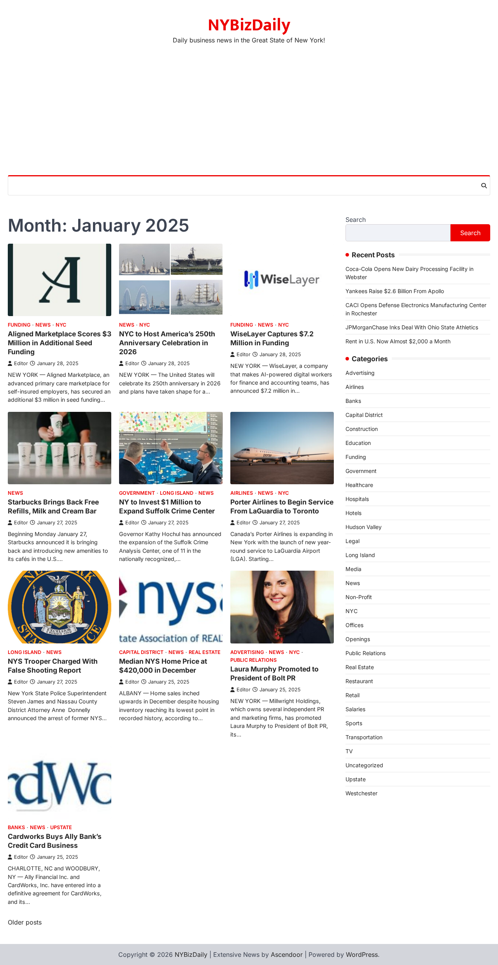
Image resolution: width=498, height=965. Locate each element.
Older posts (25, 922)
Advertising (247, 652)
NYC (61, 325)
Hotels (353, 513)
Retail (352, 695)
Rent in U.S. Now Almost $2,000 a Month (398, 341)
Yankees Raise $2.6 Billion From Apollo (394, 291)
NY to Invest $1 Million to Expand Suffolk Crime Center (167, 506)
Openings (357, 639)
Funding (19, 325)
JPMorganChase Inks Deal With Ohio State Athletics (411, 327)
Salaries (355, 709)
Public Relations (253, 660)
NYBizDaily (249, 25)
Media (353, 569)
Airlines (241, 493)
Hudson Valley (363, 527)
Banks (16, 827)
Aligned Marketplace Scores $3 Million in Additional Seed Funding (59, 343)
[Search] (484, 186)
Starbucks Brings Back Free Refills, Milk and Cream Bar (53, 506)
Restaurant (359, 681)
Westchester (361, 793)
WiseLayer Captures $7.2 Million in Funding (272, 338)
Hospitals (357, 499)
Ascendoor (287, 954)
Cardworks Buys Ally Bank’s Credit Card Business (55, 840)
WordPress (362, 954)
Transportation (363, 737)
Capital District (141, 652)
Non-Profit (358, 597)
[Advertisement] (249, 116)
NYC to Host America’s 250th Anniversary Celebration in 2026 (167, 343)
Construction (361, 428)
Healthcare (359, 485)
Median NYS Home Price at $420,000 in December (163, 665)
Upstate (61, 827)
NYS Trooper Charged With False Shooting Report (53, 665)
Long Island (176, 493)
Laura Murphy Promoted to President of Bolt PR (274, 673)
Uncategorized (364, 765)
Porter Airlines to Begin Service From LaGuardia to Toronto (281, 506)
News (43, 325)
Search (355, 219)
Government (137, 493)
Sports (353, 723)
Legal (352, 541)
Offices (354, 625)
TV (349, 751)
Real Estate (205, 652)
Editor (21, 363)
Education (358, 442)
